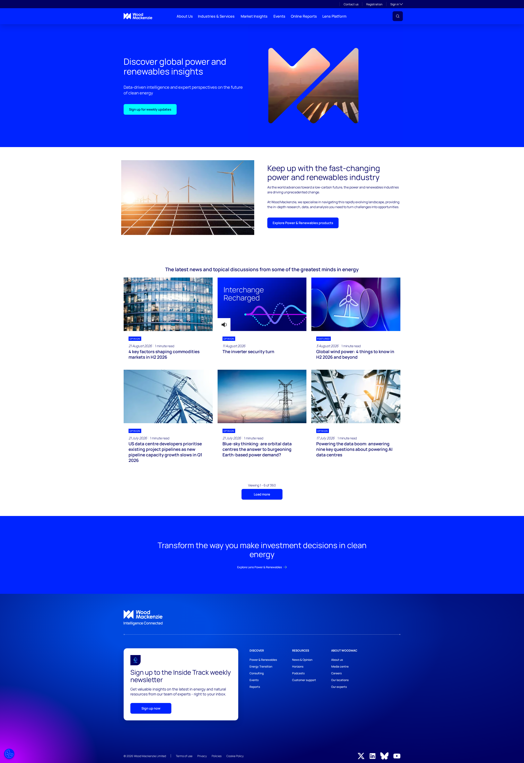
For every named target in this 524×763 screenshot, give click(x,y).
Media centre (340, 666)
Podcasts (298, 673)
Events (279, 16)
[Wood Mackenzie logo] (138, 16)
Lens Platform (334, 16)
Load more (262, 494)
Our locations (340, 680)
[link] (262, 617)
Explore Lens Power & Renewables (259, 567)
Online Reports (304, 16)
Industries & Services (216, 16)
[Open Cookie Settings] (9, 754)
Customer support (304, 680)
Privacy (202, 756)
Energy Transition (261, 666)
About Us (185, 16)
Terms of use (184, 756)
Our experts (339, 687)
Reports (255, 687)
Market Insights (254, 16)
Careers (336, 673)
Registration (374, 4)
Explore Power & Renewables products (303, 223)
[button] (398, 16)
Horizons (297, 666)
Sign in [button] (396, 4)
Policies (216, 756)
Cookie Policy (235, 756)
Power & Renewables (263, 660)
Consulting (257, 673)
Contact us (351, 4)
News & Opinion (302, 660)
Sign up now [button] (150, 708)
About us (337, 660)
